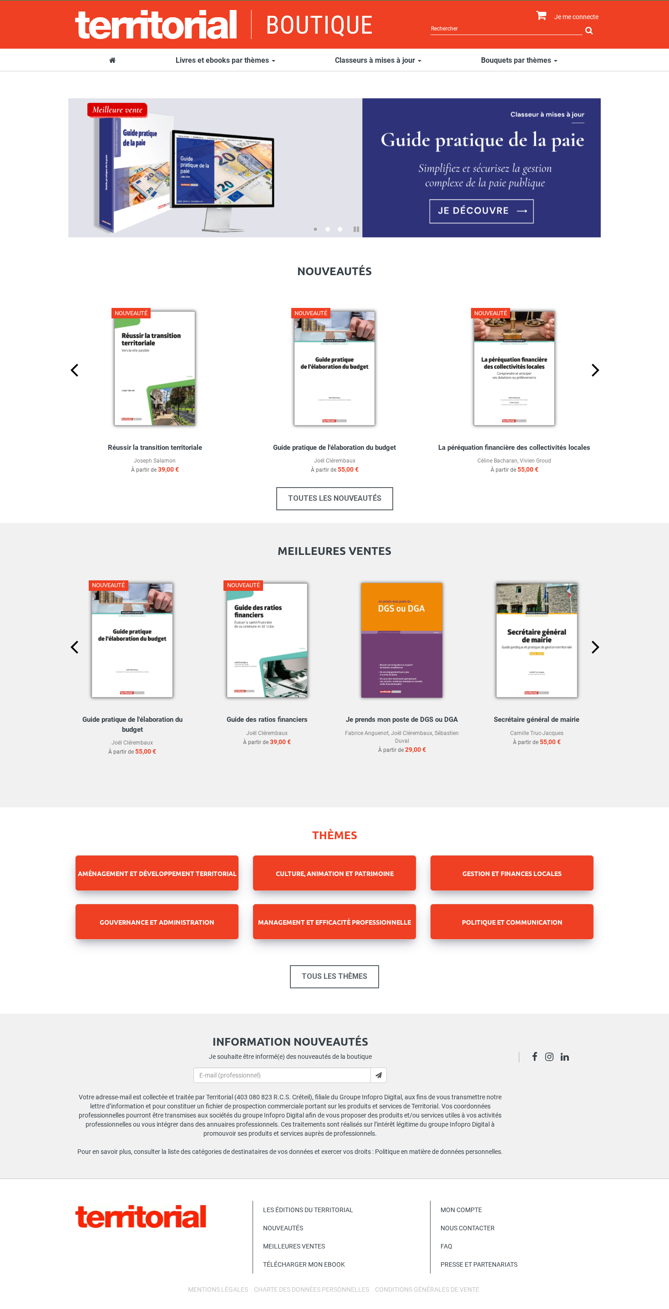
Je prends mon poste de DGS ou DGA (402, 719)
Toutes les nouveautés (334, 498)
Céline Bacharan (497, 461)
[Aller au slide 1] (315, 229)
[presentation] (67, 385)
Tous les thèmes (334, 976)
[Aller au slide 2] (327, 229)
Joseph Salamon (155, 461)
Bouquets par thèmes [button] (517, 60)
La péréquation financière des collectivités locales (514, 447)
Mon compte (461, 1209)
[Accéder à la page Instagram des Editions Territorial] (551, 1058)
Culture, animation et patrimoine (335, 873)
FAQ (446, 1246)
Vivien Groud (535, 461)
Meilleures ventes (294, 1246)
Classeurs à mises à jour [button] (376, 60)
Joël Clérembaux (334, 461)
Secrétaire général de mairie (536, 719)
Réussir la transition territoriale (155, 447)
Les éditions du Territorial (308, 1209)
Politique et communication (512, 922)
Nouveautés (283, 1228)
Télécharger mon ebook (304, 1264)
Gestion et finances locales (512, 873)
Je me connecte (576, 16)
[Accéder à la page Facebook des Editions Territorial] (537, 1058)
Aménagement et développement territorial (157, 873)
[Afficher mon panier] (539, 15)
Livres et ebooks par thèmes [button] (223, 60)
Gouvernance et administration (157, 922)
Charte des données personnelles (311, 1289)
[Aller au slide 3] (339, 229)
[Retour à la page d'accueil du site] (223, 24)
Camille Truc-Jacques (536, 733)
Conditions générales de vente (427, 1289)
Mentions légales (218, 1289)
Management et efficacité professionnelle (334, 922)
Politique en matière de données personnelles (438, 1151)
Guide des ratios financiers (267, 719)
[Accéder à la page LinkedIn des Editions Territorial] (567, 1058)
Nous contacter (468, 1228)
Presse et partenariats (479, 1264)
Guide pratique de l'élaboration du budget (334, 447)
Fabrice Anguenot (367, 733)
